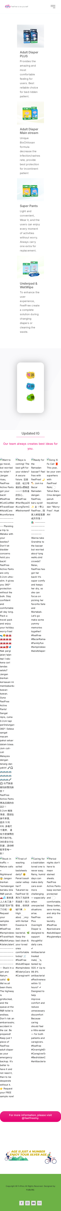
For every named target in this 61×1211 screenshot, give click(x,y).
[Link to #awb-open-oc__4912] (53, 6)
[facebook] (21, 1203)
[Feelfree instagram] (30, 372)
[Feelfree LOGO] (17, 5)
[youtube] (33, 1203)
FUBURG (30, 1190)
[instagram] (27, 1203)
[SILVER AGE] (30, 1151)
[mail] (39, 1203)
